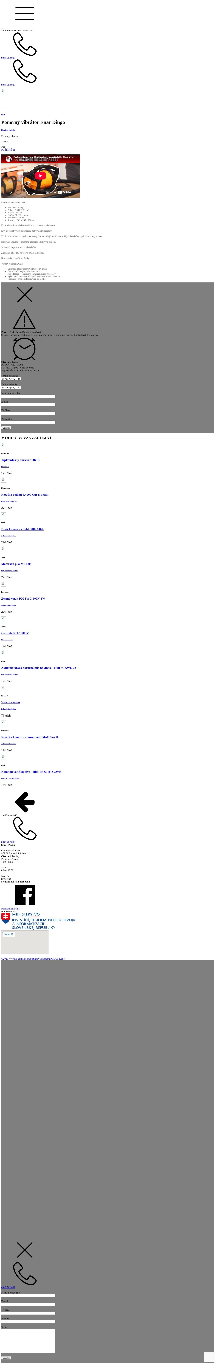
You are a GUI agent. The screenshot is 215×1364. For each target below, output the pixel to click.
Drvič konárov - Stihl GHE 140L (22, 529)
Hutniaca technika (8, 130)
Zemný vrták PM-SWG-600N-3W (23, 598)
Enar (3, 114)
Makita (16, 1019)
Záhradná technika (8, 536)
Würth (6, 1016)
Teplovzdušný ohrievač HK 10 (20, 460)
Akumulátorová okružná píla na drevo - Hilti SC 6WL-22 (38, 667)
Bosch (12, 1016)
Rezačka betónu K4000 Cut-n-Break (24, 494)
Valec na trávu (10, 702)
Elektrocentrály (7, 640)
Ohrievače (5, 467)
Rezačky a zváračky (9, 501)
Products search (13, 30)
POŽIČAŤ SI (8, 149)
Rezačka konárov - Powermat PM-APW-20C (30, 737)
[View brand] (11, 108)
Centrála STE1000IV (15, 633)
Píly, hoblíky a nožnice (9, 570)
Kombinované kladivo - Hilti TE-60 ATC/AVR (31, 771)
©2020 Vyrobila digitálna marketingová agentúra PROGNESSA (33, 958)
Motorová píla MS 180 (16, 564)
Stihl (11, 1019)
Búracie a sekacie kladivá (10, 778)
